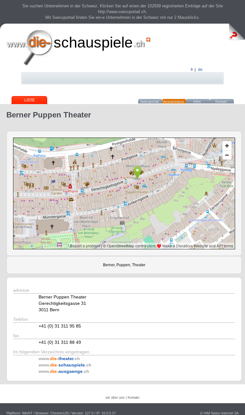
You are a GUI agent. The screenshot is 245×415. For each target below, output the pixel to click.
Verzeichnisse (173, 101)
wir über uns (115, 397)
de (200, 69)
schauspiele (93, 42)
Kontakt (221, 101)
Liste (29, 100)
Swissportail (149, 101)
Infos (197, 101)
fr (192, 69)
